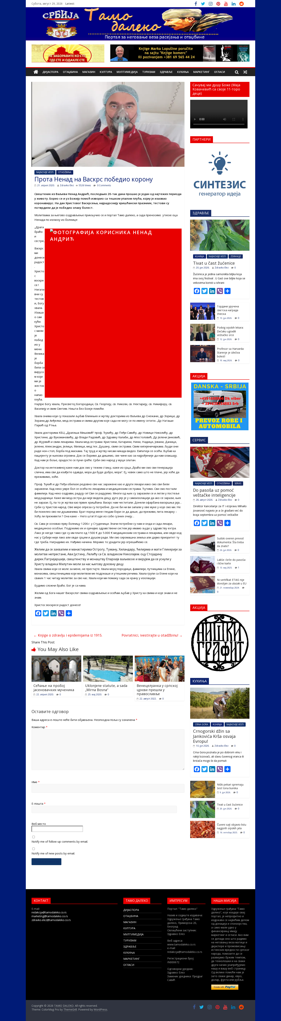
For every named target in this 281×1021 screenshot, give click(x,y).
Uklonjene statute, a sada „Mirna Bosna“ (106, 687)
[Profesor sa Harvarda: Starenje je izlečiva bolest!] (202, 347)
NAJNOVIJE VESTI (45, 172)
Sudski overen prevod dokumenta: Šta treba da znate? (230, 542)
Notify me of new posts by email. (53, 853)
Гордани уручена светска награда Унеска (228, 310)
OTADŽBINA (64, 172)
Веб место (39, 824)
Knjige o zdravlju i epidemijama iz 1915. (67, 635)
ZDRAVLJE (236, 256)
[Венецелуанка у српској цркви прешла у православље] (159, 658)
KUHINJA (199, 256)
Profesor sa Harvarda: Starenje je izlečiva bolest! (230, 352)
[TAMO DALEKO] (36, 72)
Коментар (39, 727)
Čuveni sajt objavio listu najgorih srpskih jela (231, 826)
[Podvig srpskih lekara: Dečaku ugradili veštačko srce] (202, 326)
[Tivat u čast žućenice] (219, 221)
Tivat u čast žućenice (214, 263)
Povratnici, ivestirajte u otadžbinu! (152, 635)
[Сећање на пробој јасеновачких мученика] (56, 658)
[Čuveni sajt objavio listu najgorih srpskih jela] (202, 823)
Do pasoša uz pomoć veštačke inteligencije (214, 492)
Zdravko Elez (67, 185)
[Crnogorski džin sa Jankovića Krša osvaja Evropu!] (219, 689)
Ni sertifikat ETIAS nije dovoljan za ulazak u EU (231, 581)
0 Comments (104, 185)
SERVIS (238, 483)
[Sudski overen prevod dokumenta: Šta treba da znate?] (202, 536)
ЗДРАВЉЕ (166, 72)
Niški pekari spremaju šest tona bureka (230, 786)
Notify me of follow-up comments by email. (60, 841)
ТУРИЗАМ (148, 72)
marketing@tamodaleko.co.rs (50, 916)
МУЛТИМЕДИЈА (127, 72)
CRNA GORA (201, 724)
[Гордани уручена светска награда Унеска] (202, 304)
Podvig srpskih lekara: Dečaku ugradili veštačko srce (230, 331)
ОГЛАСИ (219, 72)
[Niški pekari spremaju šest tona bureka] (202, 783)
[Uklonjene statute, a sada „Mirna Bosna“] (108, 658)
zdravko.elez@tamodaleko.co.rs (51, 920)
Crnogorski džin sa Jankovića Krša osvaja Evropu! (214, 736)
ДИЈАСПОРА (50, 72)
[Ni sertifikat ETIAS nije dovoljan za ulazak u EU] (202, 578)
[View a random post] (245, 72)
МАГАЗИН (88, 72)
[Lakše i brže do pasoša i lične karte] (202, 558)
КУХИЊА (183, 72)
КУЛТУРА (106, 72)
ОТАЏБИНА (70, 72)
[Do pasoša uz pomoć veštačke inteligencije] (219, 448)
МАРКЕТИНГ (201, 72)
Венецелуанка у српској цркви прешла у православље (157, 689)
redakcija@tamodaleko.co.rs (49, 912)
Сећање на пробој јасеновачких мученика (53, 687)
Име (36, 782)
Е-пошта (38, 803)
